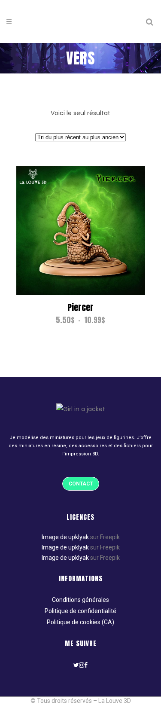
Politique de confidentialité (80, 610)
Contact (81, 484)
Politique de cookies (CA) (80, 622)
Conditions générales (80, 599)
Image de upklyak (65, 537)
